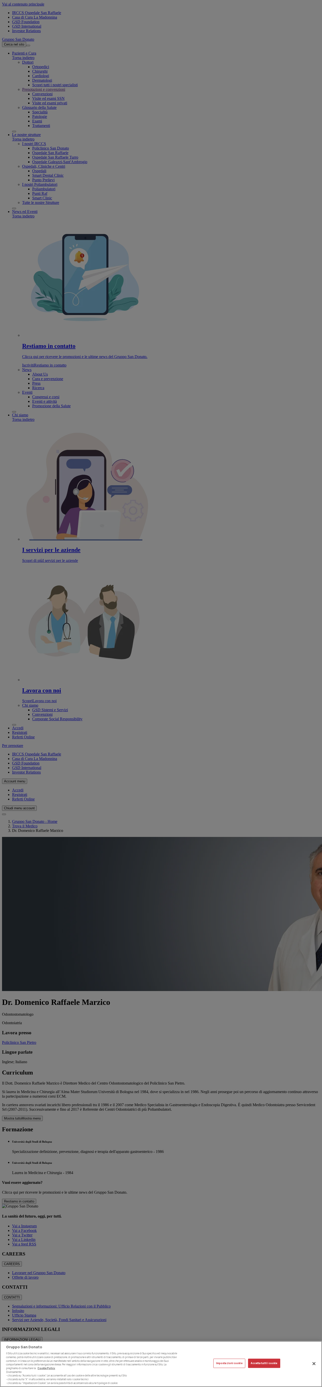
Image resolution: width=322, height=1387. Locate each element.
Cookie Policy (46, 1368)
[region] (161, 1364)
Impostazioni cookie (229, 1363)
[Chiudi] (313, 1363)
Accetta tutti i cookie (264, 1363)
